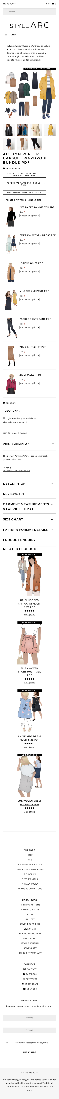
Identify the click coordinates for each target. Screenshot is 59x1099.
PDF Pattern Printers (30, 864)
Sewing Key (30, 948)
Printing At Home (30, 905)
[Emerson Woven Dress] (11, 244)
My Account (9, 4)
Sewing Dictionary (30, 933)
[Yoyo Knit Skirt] (11, 356)
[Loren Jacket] (11, 272)
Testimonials (30, 879)
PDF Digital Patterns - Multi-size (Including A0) (23, 175)
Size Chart (9, 403)
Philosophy (30, 938)
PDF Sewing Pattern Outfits (16, 471)
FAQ (30, 860)
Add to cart (13, 410)
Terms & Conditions (30, 889)
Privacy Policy (30, 884)
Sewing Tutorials (30, 924)
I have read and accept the (30, 1043)
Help (30, 855)
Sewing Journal (30, 943)
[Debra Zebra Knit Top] (11, 216)
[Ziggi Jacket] (11, 384)
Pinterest (31, 979)
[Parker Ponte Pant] (11, 328)
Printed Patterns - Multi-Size (23, 192)
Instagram (31, 984)
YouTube (32, 989)
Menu (12, 34)
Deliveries (30, 874)
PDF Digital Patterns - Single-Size (23, 184)
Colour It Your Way (30, 953)
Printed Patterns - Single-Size (24, 200)
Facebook (31, 974)
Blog (30, 914)
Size (22, 212)
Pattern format (11, 168)
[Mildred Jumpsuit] (11, 300)
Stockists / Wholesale (30, 869)
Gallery (30, 919)
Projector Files (30, 909)
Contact (32, 969)
